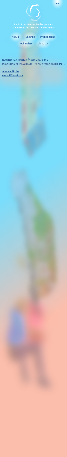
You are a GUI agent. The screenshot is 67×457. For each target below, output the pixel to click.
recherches (26, 43)
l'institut (43, 43)
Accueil (16, 36)
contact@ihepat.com (12, 75)
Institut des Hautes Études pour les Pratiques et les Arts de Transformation (33, 26)
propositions (47, 36)
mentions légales (10, 71)
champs (30, 36)
